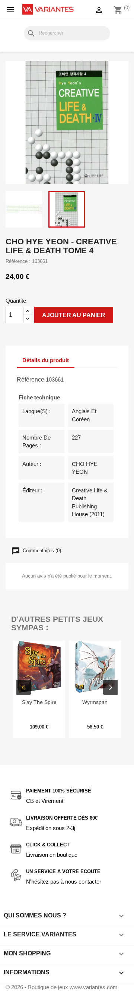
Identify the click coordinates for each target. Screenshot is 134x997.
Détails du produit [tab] (45, 360)
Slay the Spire (39, 702)
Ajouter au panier (73, 315)
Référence (30, 379)
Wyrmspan (95, 702)
